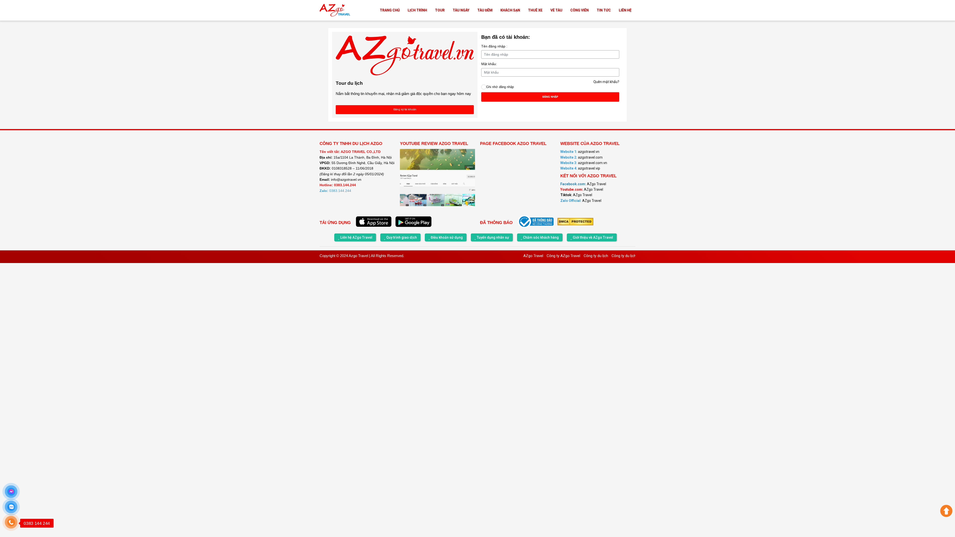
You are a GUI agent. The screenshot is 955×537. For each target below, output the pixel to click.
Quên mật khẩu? (606, 82)
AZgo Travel (583, 184)
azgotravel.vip (580, 168)
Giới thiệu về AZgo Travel (593, 237)
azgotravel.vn (579, 152)
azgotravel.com (581, 157)
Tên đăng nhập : (494, 46)
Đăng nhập (550, 96)
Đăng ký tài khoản (404, 109)
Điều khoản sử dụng (447, 237)
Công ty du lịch (577, 256)
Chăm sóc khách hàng (541, 237)
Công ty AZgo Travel (545, 256)
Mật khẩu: (489, 64)
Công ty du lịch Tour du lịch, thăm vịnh (624, 256)
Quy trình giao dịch (401, 237)
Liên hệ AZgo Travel (356, 237)
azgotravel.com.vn (583, 163)
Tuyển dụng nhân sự (493, 237)
